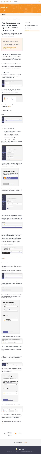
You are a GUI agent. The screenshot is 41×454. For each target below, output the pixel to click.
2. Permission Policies (28, 28)
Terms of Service (15, 451)
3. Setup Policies (27, 30)
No (20, 433)
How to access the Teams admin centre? (31, 25)
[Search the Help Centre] (37, 2)
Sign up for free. (24, 442)
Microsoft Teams (4, 7)
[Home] (9, 1)
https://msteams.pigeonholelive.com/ (9, 47)
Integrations (9, 19)
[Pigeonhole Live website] (21, 449)
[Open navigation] (39, 1)
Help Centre (4, 19)
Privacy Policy (9, 451)
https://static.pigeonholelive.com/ (9, 45)
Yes (16, 433)
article (3, 423)
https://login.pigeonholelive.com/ (8, 48)
